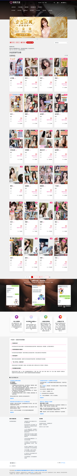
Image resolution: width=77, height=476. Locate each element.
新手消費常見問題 (42, 421)
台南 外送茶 (40, 470)
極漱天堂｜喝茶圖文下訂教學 (46, 401)
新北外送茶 (19, 10)
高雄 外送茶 (44, 470)
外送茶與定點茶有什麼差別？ (17, 349)
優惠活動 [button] (26, 7)
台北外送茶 (13, 10)
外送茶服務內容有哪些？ (16, 368)
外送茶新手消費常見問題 (15, 380)
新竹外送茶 (32, 10)
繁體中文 (64, 2)
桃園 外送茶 (26, 470)
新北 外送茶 (21, 470)
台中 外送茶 (35, 470)
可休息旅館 (20, 7)
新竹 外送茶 (30, 470)
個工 (41, 395)
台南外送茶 (44, 10)
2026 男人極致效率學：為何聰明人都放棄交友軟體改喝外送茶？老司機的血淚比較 (30, 430)
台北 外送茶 (17, 470)
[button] (58, 3)
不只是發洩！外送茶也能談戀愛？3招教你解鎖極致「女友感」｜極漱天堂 (30, 443)
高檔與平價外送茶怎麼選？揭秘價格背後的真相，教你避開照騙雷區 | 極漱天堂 (30, 435)
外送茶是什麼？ (14, 343)
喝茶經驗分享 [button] (33, 7)
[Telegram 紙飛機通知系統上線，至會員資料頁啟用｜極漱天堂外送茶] (38, 27)
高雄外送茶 (50, 10)
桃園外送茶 (26, 10)
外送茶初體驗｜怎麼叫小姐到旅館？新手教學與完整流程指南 (30, 451)
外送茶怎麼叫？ (14, 355)
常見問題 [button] (40, 7)
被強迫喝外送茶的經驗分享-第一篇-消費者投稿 (20, 401)
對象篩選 (23, 42)
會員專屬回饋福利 (12, 421)
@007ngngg (63, 462)
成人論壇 (47, 382)
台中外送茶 (38, 10)
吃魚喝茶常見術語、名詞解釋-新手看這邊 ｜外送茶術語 (45, 424)
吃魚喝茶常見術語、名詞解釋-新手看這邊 (48, 380)
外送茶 (32, 472)
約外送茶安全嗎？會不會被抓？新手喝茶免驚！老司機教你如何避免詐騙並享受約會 (30, 426)
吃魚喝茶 (44, 385)
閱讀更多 (12, 398)
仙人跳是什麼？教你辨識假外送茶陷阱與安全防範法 (30, 454)
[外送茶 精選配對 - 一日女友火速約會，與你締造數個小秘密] (14, 2)
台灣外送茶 (13, 7)
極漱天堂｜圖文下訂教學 (44, 426)
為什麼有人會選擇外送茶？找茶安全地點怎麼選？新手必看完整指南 (30, 447)
